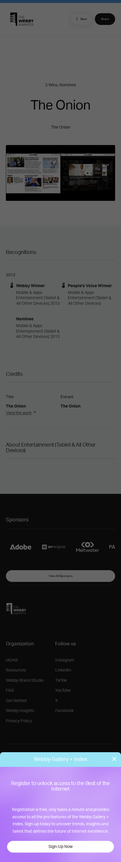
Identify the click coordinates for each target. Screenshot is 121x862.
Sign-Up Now (60, 847)
